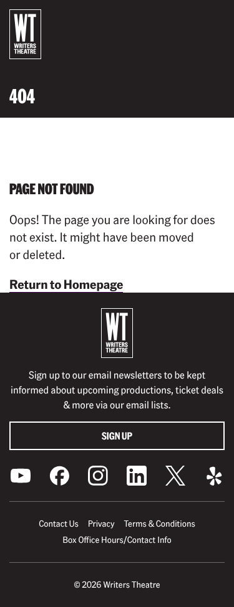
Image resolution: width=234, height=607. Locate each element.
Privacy (101, 523)
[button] (215, 19)
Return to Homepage (66, 284)
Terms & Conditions (159, 523)
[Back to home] (25, 34)
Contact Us (58, 523)
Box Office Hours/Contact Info (117, 539)
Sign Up (117, 435)
